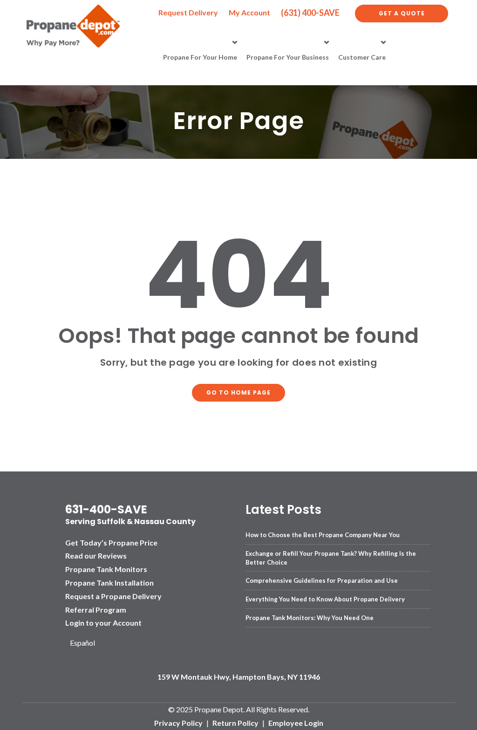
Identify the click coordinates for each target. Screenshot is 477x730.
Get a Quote (402, 13)
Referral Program (95, 609)
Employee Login (295, 722)
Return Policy (235, 722)
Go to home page (238, 392)
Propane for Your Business (287, 57)
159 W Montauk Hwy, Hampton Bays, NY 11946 (238, 676)
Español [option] (82, 642)
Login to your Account (103, 622)
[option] (86, 643)
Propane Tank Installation (109, 582)
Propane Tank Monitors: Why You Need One (309, 617)
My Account (249, 12)
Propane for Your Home (200, 57)
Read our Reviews (96, 555)
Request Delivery (188, 12)
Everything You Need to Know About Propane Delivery (325, 599)
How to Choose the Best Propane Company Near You (322, 535)
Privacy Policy (178, 722)
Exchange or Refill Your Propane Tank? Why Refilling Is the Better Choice (330, 558)
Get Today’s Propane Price (111, 542)
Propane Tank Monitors (106, 569)
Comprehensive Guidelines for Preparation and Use (321, 580)
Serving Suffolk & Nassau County (130, 521)
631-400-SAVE (106, 509)
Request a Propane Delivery (113, 596)
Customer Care (362, 57)
